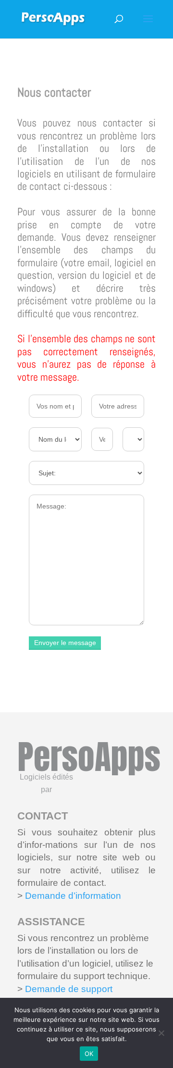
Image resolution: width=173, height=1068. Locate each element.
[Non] (161, 1033)
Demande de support (67, 989)
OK (89, 1053)
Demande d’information (73, 896)
